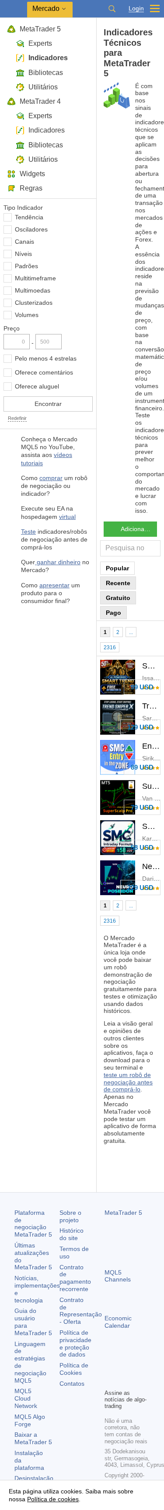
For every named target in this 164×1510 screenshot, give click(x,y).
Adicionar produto (139, 528)
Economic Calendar (118, 1322)
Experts (40, 43)
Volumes (26, 314)
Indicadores (48, 57)
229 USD (140, 887)
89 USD (142, 767)
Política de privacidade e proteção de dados (75, 1343)
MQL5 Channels (118, 1276)
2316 (110, 647)
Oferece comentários (44, 372)
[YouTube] (110, 1381)
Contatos (71, 1383)
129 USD (140, 727)
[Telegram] (124, 1367)
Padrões (26, 265)
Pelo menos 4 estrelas (46, 358)
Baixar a (33, 1438)
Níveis (23, 253)
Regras (31, 188)
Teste (28, 531)
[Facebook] (110, 1367)
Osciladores (31, 229)
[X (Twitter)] (138, 1367)
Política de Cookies (73, 1369)
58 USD (142, 847)
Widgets (32, 173)
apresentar (54, 585)
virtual (67, 516)
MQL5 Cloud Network (25, 1398)
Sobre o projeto (70, 1216)
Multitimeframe (35, 278)
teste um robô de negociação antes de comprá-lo (128, 1082)
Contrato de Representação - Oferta (80, 1310)
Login (136, 8)
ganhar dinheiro (57, 562)
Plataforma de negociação (33, 1223)
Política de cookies (53, 1499)
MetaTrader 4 (40, 101)
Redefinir (17, 418)
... (131, 632)
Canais (24, 241)
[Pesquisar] (112, 8)
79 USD (142, 807)
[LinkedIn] (124, 1381)
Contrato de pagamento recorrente (75, 1278)
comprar (51, 477)
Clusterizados (33, 302)
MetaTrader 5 (40, 29)
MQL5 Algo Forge (29, 1420)
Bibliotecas (45, 72)
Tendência (29, 217)
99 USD (142, 687)
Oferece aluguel (37, 386)
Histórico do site (71, 1234)
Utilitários (43, 87)
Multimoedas (32, 290)
